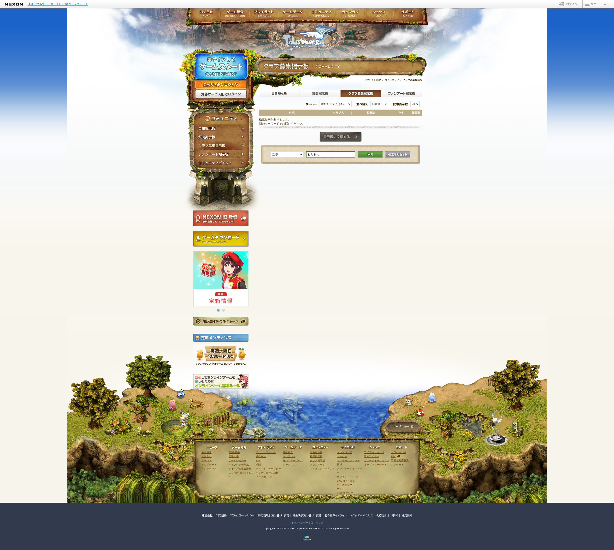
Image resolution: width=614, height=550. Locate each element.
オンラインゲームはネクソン (307, 522)
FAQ (393, 456)
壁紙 (339, 464)
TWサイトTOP (373, 80)
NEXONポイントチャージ (220, 321)
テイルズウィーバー (309, 37)
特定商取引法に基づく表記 (273, 515)
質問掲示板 (221, 137)
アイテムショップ (374, 452)
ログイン (568, 4)
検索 (370, 154)
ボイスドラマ (344, 485)
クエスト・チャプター (268, 468)
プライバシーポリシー (242, 515)
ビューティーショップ (376, 460)
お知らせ (205, 15)
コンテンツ (289, 456)
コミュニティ (392, 80)
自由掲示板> (279, 93)
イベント (206, 460)
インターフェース (266, 452)
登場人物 (234, 456)
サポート (407, 15)
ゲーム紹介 (235, 15)
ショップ (379, 15)
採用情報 (407, 515)
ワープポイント (264, 476)
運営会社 (207, 515)
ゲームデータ (292, 15)
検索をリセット (397, 154)
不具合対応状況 (400, 460)
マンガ (341, 489)
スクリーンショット (348, 460)
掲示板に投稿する (340, 137)
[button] (218, 310)
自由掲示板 (221, 128)
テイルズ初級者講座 (240, 468)
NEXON (14, 4)
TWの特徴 (234, 452)
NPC (258, 460)
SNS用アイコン (346, 481)
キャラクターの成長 (267, 472)
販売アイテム (371, 456)
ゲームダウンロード (220, 239)
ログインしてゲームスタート (221, 66)
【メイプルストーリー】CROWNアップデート (58, 4)
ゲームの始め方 (237, 460)
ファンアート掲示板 (221, 154)
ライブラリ (350, 15)
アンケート (397, 464)
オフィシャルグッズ (348, 476)
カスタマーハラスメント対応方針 (368, 515)
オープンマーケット (375, 464)
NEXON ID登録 (220, 218)
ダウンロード (344, 452)
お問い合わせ (398, 452)
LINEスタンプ (345, 493)
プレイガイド (263, 15)
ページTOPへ (403, 427)
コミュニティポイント (221, 164)
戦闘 (258, 464)
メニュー (596, 4)
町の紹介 (288, 452)
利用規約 (221, 515)
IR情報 (394, 515)
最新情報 (206, 452)
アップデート (209, 464)
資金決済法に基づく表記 (307, 515)
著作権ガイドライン (336, 515)
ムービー (342, 456)
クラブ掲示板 (317, 460)
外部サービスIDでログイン (221, 94)
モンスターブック (293, 460)
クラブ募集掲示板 (221, 145)
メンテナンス (209, 468)
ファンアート (317, 464)
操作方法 (261, 456)
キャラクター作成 (239, 464)
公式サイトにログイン (221, 85)
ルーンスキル (290, 464)
